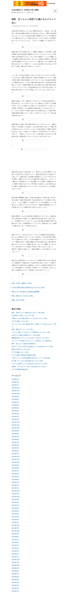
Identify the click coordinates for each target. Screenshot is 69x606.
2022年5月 (15, 511)
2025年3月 (15, 414)
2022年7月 (15, 505)
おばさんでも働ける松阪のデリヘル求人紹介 (26, 335)
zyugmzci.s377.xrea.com (21, 26)
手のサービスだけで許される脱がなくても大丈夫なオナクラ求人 (32, 346)
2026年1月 (15, 385)
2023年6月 (15, 474)
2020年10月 (16, 565)
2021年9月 (15, 534)
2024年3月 (15, 448)
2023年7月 (15, 471)
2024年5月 (15, 442)
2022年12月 (16, 491)
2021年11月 (15, 528)
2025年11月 (15, 391)
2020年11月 (15, 562)
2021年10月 (15, 531)
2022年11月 (15, 494)
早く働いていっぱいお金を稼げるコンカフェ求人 (27, 361)
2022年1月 (15, 522)
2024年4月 (15, 445)
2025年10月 (16, 393)
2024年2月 (15, 451)
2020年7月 (15, 574)
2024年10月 (16, 428)
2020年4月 (15, 582)
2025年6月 (15, 405)
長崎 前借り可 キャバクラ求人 (22, 329)
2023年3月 (15, 482)
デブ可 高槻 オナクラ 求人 (20, 352)
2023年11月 (15, 459)
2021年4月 (15, 548)
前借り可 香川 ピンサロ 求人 (21, 349)
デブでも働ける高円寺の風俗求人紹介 (24, 355)
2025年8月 (15, 399)
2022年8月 (15, 502)
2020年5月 (15, 579)
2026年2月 (15, 382)
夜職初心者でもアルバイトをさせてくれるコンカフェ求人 (30, 338)
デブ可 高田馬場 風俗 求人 (20, 369)
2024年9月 (15, 431)
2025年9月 (15, 396)
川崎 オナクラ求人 (18, 300)
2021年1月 (15, 557)
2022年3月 (15, 516)
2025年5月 (15, 408)
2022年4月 (15, 514)
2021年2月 (15, 554)
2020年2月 (15, 588)
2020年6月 (15, 577)
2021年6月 (15, 542)
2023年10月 (16, 462)
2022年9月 (15, 499)
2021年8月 (15, 537)
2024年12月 (16, 422)
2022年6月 (15, 508)
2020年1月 (15, 591)
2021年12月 (15, 525)
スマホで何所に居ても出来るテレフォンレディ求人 (28, 287)
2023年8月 (15, 468)
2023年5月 (15, 476)
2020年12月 (16, 559)
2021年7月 (15, 539)
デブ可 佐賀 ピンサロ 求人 (20, 321)
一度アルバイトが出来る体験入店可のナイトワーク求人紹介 (31, 358)
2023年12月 (16, 456)
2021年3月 (15, 551)
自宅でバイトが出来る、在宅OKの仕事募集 (25, 291)
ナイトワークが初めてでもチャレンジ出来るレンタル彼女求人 (32, 341)
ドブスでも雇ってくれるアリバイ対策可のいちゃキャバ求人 (31, 332)
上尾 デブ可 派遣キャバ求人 (22, 283)
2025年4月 (15, 411)
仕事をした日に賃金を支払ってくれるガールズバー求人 (30, 318)
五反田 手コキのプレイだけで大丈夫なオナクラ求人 (29, 366)
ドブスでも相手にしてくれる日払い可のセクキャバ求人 (30, 364)
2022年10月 (16, 497)
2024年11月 (15, 425)
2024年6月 (15, 439)
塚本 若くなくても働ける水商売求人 (24, 343)
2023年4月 (15, 479)
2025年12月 (16, 388)
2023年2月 (15, 485)
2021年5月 (15, 545)
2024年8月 (15, 434)
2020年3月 (15, 585)
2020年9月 (15, 568)
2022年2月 (15, 519)
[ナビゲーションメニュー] (55, 10)
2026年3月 (15, 379)
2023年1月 (15, 488)
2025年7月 (15, 402)
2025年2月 (15, 416)
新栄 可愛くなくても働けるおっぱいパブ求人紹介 (28, 312)
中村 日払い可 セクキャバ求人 (22, 296)
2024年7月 (15, 436)
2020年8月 (15, 571)
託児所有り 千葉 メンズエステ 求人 (23, 315)
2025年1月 (15, 419)
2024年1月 (15, 454)
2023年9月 (15, 465)
